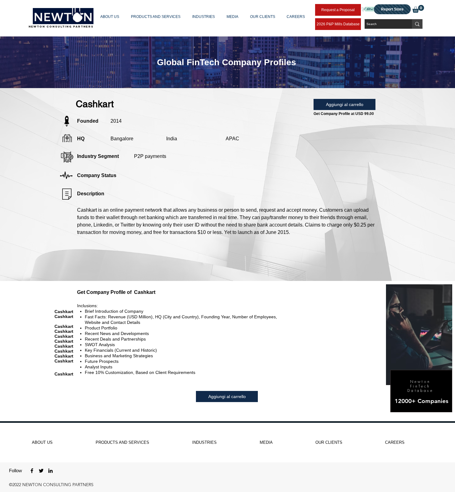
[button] (111, 17)
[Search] (417, 24)
